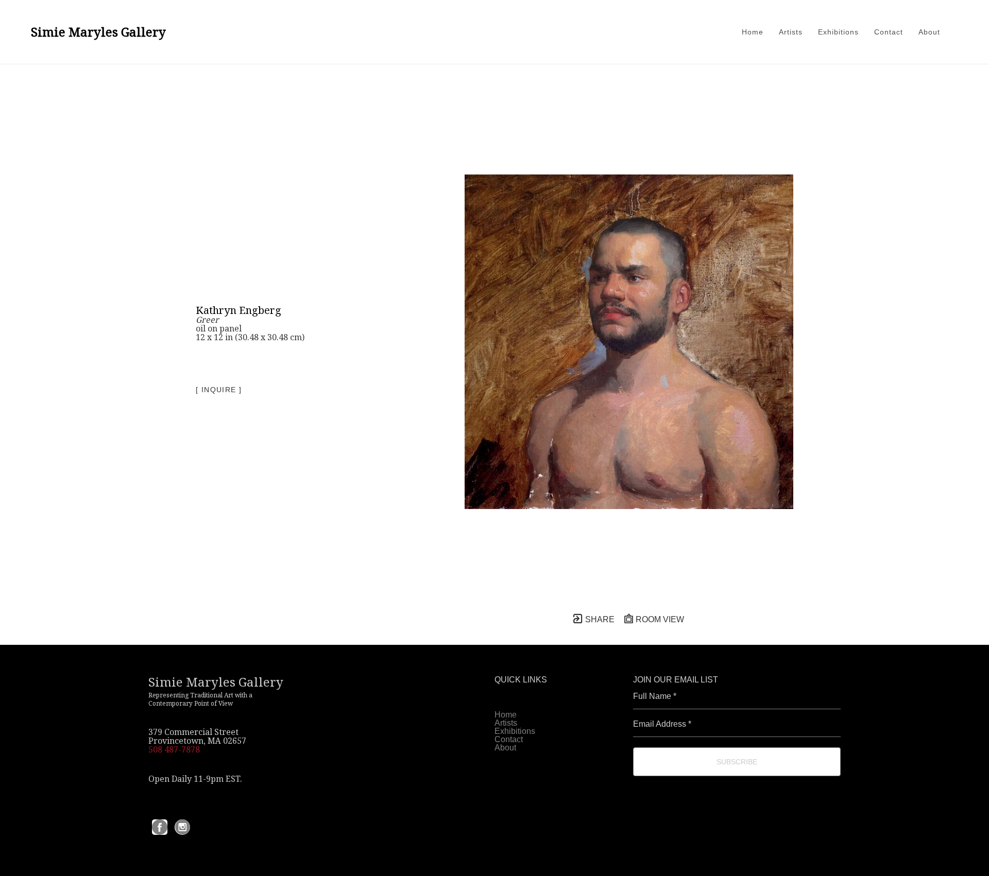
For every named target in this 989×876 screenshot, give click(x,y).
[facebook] (159, 827)
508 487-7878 (174, 749)
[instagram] (182, 827)
